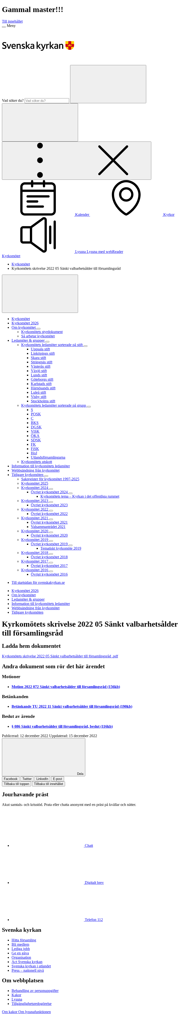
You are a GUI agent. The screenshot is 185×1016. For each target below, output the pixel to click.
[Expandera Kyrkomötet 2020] (51, 532)
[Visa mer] (40, 294)
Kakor (16, 995)
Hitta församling (24, 940)
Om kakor (10, 1012)
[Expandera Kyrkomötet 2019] (51, 541)
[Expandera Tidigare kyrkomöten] (46, 476)
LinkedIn (42, 779)
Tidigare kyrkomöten (27, 612)
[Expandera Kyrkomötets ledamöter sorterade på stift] (85, 346)
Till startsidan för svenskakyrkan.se (38, 582)
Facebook (11, 779)
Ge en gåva (20, 953)
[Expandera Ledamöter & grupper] (47, 341)
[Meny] (4, 27)
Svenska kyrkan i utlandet (31, 966)
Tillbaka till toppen (16, 784)
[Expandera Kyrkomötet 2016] (51, 571)
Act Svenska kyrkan (27, 962)
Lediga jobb (21, 949)
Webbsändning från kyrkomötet (35, 608)
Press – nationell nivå (28, 970)
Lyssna (17, 999)
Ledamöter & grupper (28, 599)
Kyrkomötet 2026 (25, 591)
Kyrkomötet (11, 256)
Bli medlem (20, 944)
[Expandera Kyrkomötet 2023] (51, 502)
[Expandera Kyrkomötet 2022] (51, 510)
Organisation (21, 957)
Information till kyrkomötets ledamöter (41, 604)
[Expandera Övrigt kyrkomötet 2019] (71, 545)
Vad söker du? (13, 100)
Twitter (27, 779)
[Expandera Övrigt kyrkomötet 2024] (71, 493)
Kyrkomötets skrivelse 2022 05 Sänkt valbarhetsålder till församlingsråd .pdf (60, 656)
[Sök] (108, 84)
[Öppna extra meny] (76, 160)
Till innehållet (12, 21)
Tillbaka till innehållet (48, 784)
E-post (57, 779)
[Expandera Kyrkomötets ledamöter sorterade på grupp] (89, 406)
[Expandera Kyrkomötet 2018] (51, 554)
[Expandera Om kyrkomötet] (38, 328)
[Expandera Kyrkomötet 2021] (51, 519)
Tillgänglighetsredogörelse (32, 1004)
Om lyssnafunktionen (34, 1012)
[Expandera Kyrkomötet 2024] (51, 489)
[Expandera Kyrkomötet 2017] (51, 562)
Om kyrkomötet (24, 595)
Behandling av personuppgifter (35, 991)
